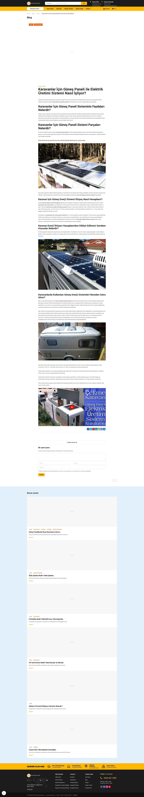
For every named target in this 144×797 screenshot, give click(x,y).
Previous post (113, 480)
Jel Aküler (49, 529)
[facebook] (34, 780)
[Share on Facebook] (88, 429)
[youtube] (47, 780)
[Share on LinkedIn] (96, 429)
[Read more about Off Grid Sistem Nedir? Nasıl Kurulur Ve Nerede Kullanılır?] (72, 642)
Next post (116, 480)
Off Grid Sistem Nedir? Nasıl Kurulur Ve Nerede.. (46, 663)
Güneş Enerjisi (38, 24)
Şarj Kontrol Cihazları (57, 529)
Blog (33, 13)
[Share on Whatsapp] (99, 429)
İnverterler (43, 529)
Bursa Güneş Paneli (51, 795)
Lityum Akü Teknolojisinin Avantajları (42, 750)
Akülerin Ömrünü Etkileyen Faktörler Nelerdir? (45, 706)
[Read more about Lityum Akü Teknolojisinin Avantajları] (72, 729)
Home (28, 13)
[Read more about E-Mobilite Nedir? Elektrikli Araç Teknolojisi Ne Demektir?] (72, 599)
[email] (27, 780)
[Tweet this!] (91, 429)
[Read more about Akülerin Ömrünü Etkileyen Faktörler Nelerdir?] (72, 686)
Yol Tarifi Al (29, 789)
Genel (38, 13)
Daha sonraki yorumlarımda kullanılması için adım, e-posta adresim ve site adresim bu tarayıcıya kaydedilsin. (65, 471)
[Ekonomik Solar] (34, 3)
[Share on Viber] (101, 429)
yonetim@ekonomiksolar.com (110, 5)
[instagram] (40, 780)
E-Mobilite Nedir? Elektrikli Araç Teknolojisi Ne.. (46, 619)
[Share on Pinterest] (93, 429)
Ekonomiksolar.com (40, 795)
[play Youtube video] (72, 407)
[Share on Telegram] (104, 429)
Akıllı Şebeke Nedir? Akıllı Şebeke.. (41, 576)
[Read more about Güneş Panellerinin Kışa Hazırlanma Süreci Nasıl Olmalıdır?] (72, 512)
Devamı (31, 537)
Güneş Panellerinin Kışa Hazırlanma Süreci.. (45, 532)
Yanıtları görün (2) (72, 442)
